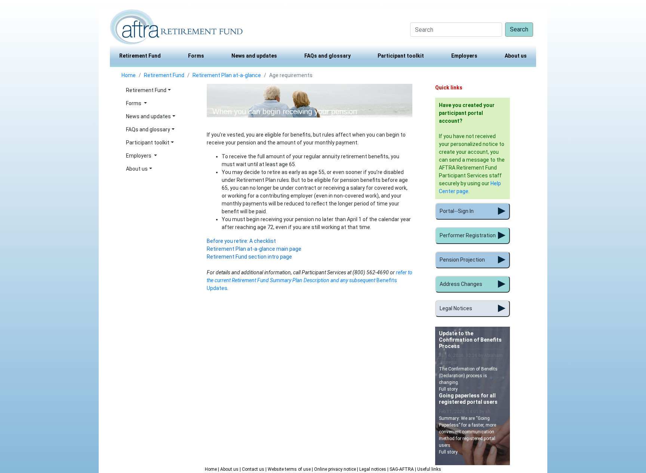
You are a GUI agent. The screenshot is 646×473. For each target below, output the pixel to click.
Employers (464, 56)
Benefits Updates (309, 280)
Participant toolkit (401, 56)
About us (516, 56)
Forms (196, 56)
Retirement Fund (140, 56)
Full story (448, 389)
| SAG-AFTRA (401, 469)
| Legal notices (372, 469)
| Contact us (252, 469)
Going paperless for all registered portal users (468, 399)
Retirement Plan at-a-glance (227, 75)
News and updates (254, 56)
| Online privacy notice (334, 469)
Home (128, 75)
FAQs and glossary (327, 56)
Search (519, 29)
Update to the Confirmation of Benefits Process (470, 339)
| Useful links (428, 469)
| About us (229, 469)
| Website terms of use (288, 469)
